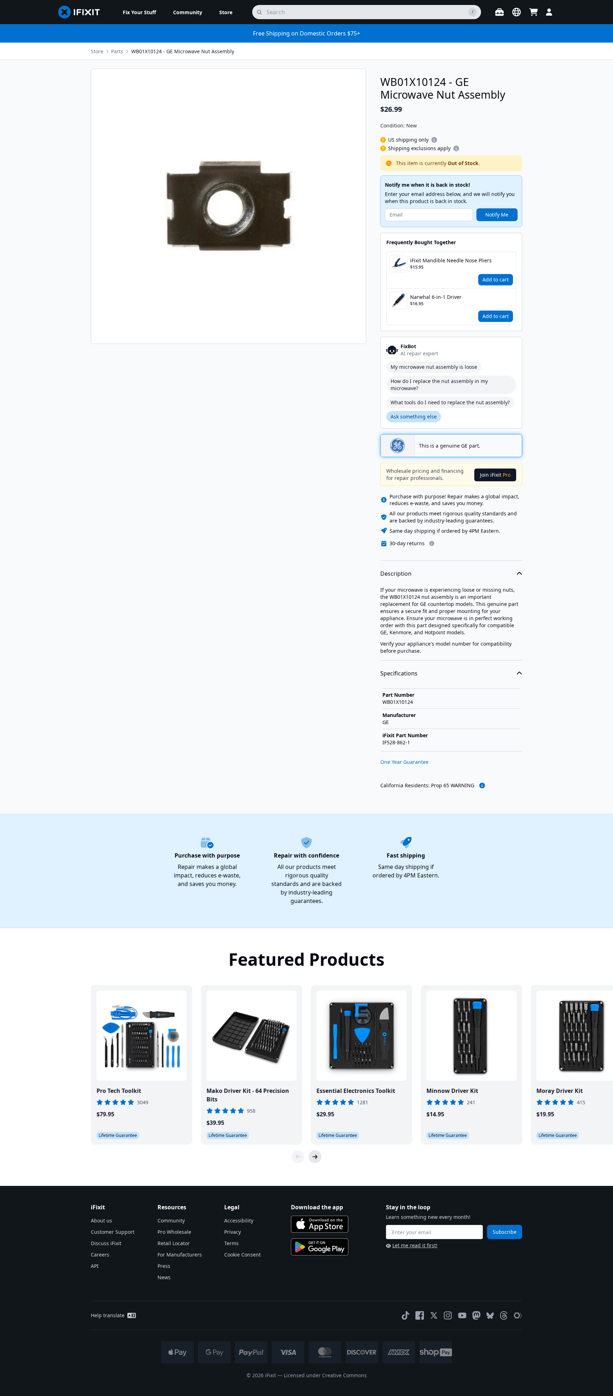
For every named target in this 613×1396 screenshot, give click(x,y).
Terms (231, 1243)
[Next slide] (315, 1156)
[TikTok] (405, 1315)
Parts (117, 51)
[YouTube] (462, 1315)
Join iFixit (495, 474)
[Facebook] (419, 1315)
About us (101, 1220)
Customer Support (112, 1231)
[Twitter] (434, 1315)
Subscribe (505, 1231)
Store (97, 51)
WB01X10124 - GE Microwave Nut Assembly (182, 51)
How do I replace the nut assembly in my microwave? (439, 385)
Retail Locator (174, 1243)
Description (396, 573)
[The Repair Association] (518, 1315)
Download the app (317, 1207)
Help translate (108, 1315)
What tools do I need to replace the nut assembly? (450, 402)
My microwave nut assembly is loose (434, 366)
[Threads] (503, 1315)
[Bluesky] (490, 1315)
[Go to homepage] (82, 12)
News (164, 1277)
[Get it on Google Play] (319, 1246)
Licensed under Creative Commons (325, 1375)
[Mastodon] (476, 1315)
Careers (100, 1254)
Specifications (399, 673)
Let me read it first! (414, 1245)
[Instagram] (448, 1315)
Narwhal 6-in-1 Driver (436, 297)
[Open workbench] (499, 12)
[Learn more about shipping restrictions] (434, 140)
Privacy (232, 1231)
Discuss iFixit (106, 1243)
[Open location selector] (516, 12)
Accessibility (238, 1220)
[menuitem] (139, 12)
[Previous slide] (298, 1156)
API (95, 1266)
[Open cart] (533, 12)
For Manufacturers (180, 1254)
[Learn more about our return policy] (431, 543)
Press (164, 1266)
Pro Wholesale (174, 1231)
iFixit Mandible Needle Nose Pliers (451, 260)
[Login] (549, 12)
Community (171, 1220)
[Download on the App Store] (319, 1224)
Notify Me (496, 214)
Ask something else (414, 416)
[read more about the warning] (482, 785)
